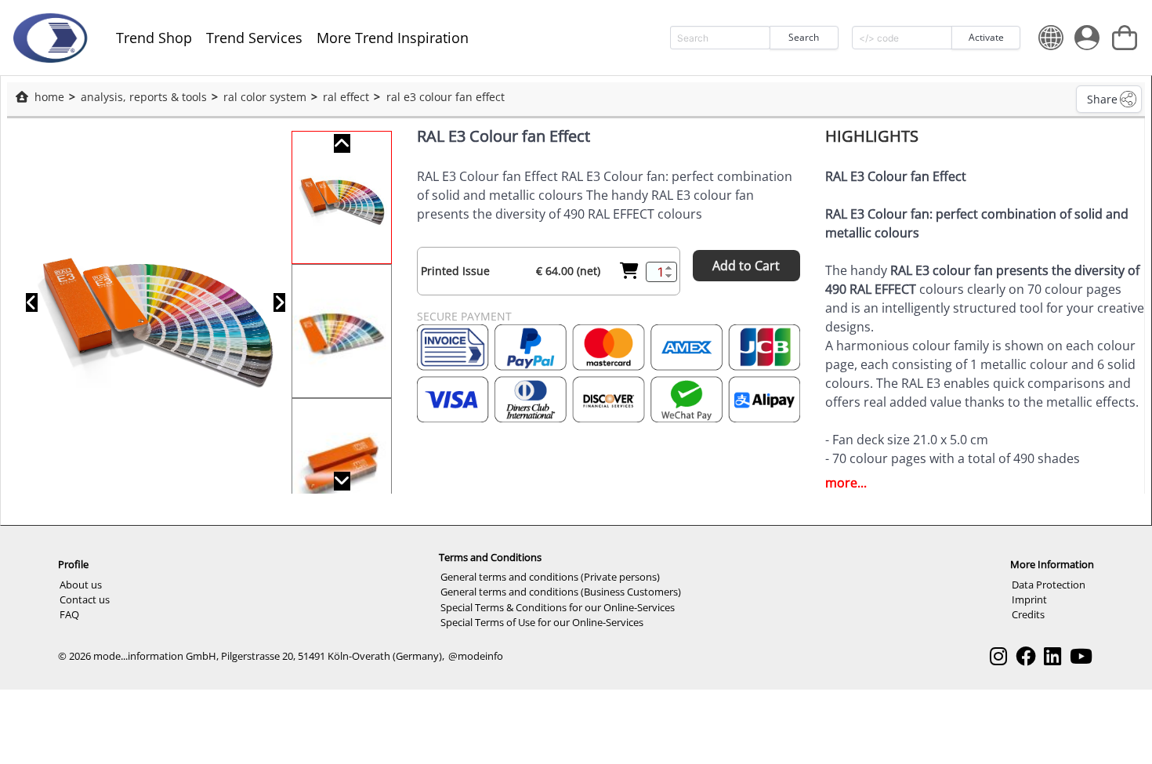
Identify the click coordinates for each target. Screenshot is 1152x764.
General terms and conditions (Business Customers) (560, 592)
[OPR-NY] (50, 37)
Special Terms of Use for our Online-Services (541, 622)
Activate (986, 37)
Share (1102, 99)
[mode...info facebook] (1026, 656)
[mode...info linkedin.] (1052, 656)
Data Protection (1048, 585)
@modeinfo (475, 656)
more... (846, 482)
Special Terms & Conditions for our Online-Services (557, 607)
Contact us (85, 599)
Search (803, 37)
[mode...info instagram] (998, 656)
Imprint (1029, 599)
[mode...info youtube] (1081, 656)
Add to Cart (746, 265)
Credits (1028, 614)
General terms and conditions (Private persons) (550, 577)
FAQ (69, 614)
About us (81, 585)
